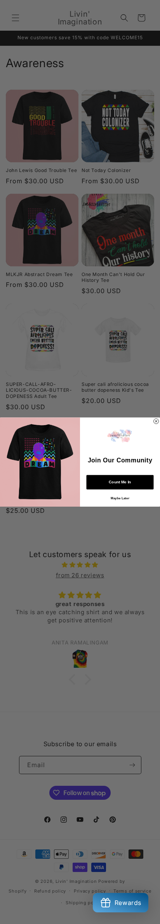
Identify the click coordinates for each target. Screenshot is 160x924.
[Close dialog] (156, 421)
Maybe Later (120, 498)
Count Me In (120, 482)
